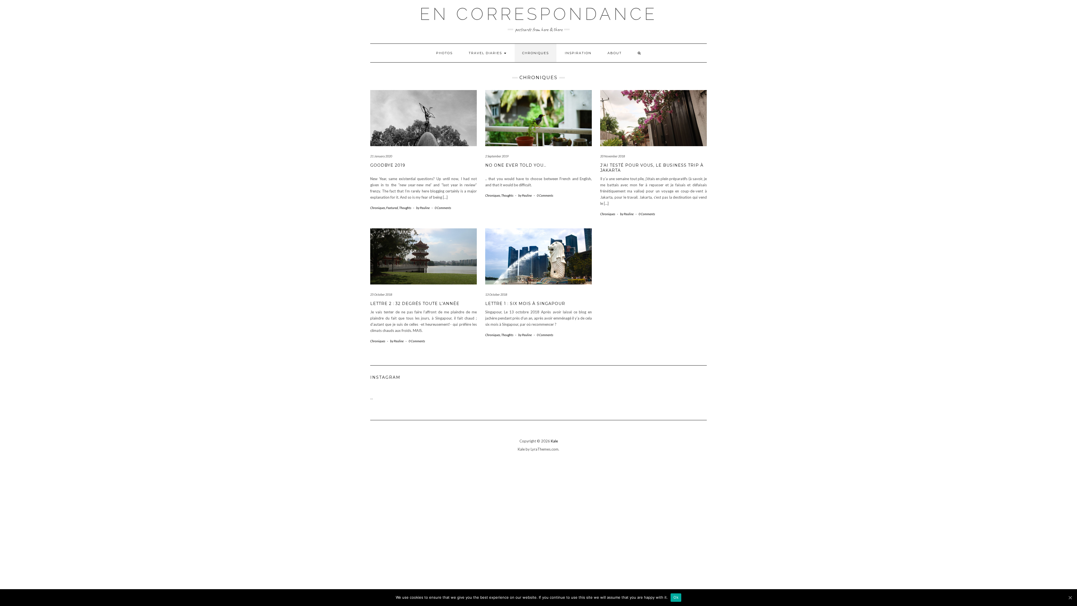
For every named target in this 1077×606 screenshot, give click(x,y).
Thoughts (405, 208)
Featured (392, 208)
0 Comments (443, 208)
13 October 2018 (496, 294)
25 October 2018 (381, 294)
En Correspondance (538, 14)
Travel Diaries (486, 53)
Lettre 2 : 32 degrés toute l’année (414, 303)
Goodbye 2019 (387, 165)
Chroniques (535, 53)
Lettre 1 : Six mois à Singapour (525, 303)
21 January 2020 (381, 156)
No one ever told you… (515, 165)
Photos (444, 53)
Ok (675, 597)
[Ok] (1070, 597)
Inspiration (578, 53)
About (614, 53)
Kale (554, 441)
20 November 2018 (612, 156)
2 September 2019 (496, 156)
